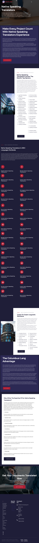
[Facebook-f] (3, 533)
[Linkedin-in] (3, 532)
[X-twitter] (3, 534)
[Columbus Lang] (7, 1)
